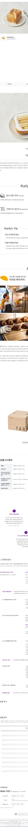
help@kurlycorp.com (9, 807)
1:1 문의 (5, 800)
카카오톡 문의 (5, 796)
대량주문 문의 (5, 804)
